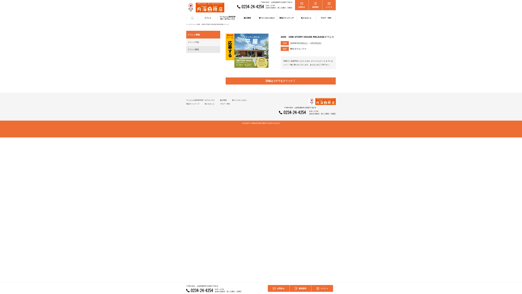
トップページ (190, 24)
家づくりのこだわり (239, 100)
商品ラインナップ (192, 104)
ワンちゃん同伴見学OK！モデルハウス (200, 100)
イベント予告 (193, 42)
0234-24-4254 (253, 6)
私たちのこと (210, 104)
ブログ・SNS (225, 104)
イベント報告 (193, 49)
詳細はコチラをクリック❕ (281, 80)
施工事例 (223, 100)
